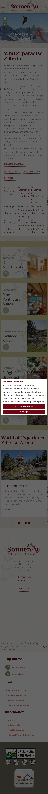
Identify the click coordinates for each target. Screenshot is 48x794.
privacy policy (37, 401)
